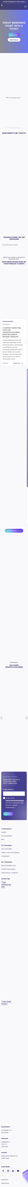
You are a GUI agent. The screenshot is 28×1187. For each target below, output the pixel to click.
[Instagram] (8, 1171)
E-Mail (5, 572)
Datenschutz (5, 1183)
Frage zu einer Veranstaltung (10, 852)
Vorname (6, 563)
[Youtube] (18, 1171)
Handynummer (18, 573)
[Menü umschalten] (25, 6)
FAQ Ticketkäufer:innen (8, 865)
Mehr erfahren (14, 40)
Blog (2, 839)
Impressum (4, 1179)
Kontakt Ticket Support (8, 869)
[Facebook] (3, 1171)
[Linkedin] (13, 1171)
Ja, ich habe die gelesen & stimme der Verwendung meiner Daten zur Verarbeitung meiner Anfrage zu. (14, 602)
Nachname (18, 563)
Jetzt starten (14, 35)
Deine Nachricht (8, 583)
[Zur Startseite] (5, 6)
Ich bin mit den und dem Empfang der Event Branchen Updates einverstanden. (15, 802)
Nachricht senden (10, 614)
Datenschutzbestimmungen (15, 800)
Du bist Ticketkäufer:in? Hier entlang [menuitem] (14, 1)
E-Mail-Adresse (8, 789)
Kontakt (3, 832)
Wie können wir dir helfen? (12, 555)
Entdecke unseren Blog (14, 531)
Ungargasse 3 (5, 1142)
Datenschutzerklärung (13, 599)
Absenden (8, 814)
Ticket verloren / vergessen (9, 873)
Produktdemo (5, 856)
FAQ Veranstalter (6, 836)
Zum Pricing (5, 159)
